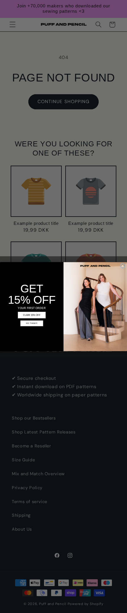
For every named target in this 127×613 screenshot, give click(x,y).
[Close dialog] (123, 265)
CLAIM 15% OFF (31, 315)
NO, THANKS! (31, 323)
